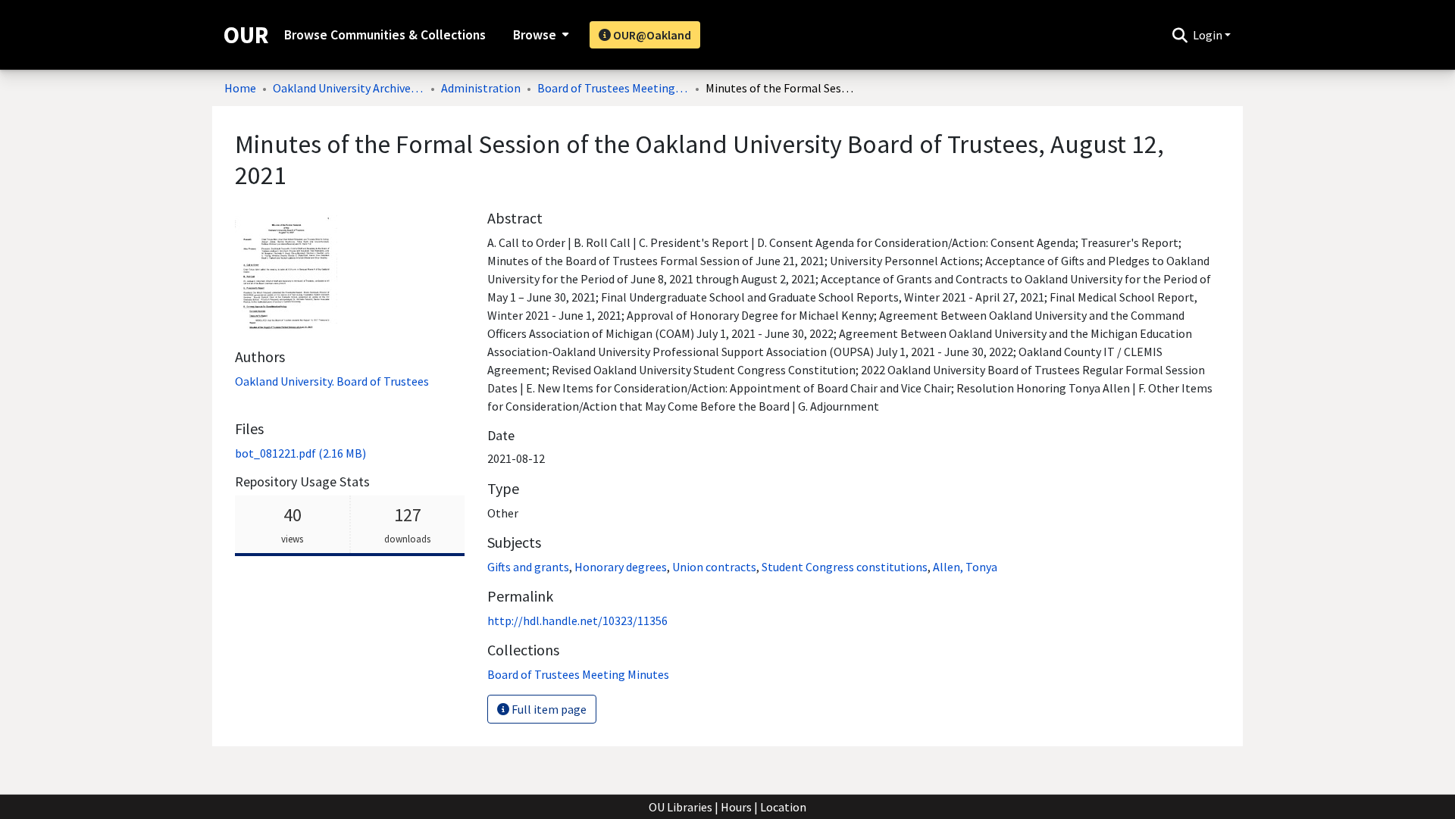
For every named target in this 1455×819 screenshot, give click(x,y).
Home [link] (240, 87)
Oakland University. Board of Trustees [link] (332, 381)
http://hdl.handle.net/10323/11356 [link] (577, 620)
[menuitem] (539, 35)
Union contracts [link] (714, 566)
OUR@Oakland (651, 34)
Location (783, 806)
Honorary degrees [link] (620, 566)
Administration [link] (481, 87)
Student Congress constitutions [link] (845, 566)
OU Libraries (680, 806)
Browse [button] (534, 35)
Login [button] (1209, 34)
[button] (1179, 35)
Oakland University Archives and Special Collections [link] (348, 87)
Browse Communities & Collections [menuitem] (385, 35)
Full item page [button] (548, 709)
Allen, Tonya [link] (965, 566)
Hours (736, 806)
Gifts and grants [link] (528, 566)
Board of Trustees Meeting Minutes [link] (613, 87)
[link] (300, 453)
